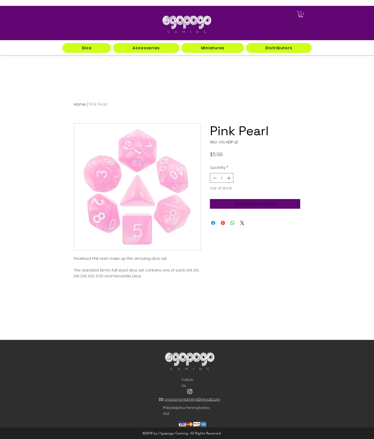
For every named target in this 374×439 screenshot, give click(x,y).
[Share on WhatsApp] (232, 223)
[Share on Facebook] (213, 223)
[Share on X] (242, 223)
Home (80, 104)
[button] (86, 48)
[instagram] (189, 391)
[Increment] (229, 178)
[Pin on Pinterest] (223, 223)
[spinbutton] (222, 178)
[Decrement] (214, 178)
